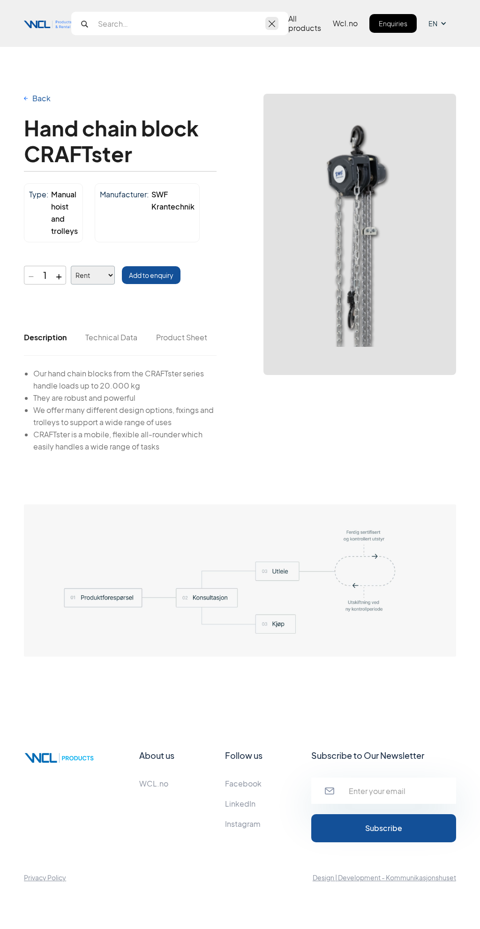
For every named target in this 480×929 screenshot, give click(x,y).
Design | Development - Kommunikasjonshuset (384, 877)
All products (304, 23)
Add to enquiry (151, 275)
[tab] (45, 337)
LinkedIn (240, 804)
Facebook (243, 783)
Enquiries (393, 23)
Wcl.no (345, 23)
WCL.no (153, 783)
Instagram (243, 824)
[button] (442, 23)
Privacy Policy (45, 877)
